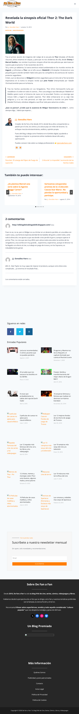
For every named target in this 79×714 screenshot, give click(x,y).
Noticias (8, 30)
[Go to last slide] (7, 192)
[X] (32, 616)
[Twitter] (19, 331)
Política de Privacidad (39, 694)
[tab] (35, 206)
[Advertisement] (39, 302)
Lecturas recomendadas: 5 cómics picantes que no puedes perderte (29, 352)
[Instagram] (29, 331)
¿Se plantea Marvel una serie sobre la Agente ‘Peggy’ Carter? (19, 187)
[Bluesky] (46, 616)
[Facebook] (37, 616)
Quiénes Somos (39, 672)
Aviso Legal (39, 689)
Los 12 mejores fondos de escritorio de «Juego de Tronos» (62, 417)
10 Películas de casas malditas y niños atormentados (27, 499)
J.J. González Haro (13, 27)
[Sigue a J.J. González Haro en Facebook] (16, 147)
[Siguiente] (71, 192)
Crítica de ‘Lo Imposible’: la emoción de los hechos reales (58, 160)
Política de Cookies (40, 700)
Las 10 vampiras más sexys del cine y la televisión (61, 446)
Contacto (39, 683)
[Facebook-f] (10, 331)
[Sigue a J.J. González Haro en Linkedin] (20, 147)
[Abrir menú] (75, 3)
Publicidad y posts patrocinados (39, 678)
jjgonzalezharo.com (64, 143)
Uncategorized (18, 30)
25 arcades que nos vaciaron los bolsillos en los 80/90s (28, 374)
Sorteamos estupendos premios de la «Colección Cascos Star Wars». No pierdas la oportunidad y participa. (56, 190)
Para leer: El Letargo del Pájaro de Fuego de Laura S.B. (21, 160)
